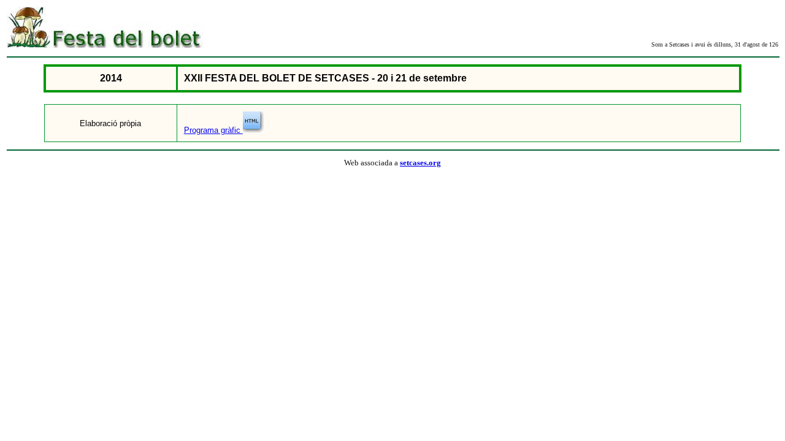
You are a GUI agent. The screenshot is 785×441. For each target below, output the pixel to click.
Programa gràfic (213, 130)
